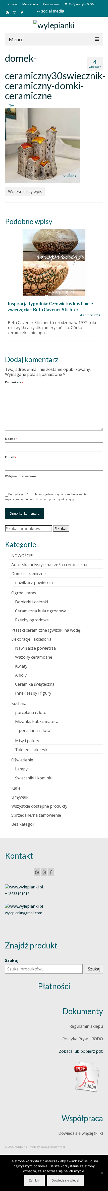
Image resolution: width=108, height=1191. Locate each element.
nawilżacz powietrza (34, 582)
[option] (54, 288)
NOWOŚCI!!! (22, 555)
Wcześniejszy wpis (25, 191)
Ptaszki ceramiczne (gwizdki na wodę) (46, 630)
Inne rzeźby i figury (33, 693)
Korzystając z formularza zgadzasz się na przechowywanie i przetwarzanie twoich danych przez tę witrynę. (48, 496)
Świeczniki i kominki (33, 778)
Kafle (16, 788)
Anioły (21, 675)
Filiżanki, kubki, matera (36, 721)
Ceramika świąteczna (35, 684)
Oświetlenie (22, 760)
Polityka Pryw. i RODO (82, 1038)
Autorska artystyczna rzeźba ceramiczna (49, 564)
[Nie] (101, 1172)
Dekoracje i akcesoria (31, 639)
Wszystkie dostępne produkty (39, 806)
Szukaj (61, 528)
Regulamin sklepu (86, 1026)
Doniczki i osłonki (31, 602)
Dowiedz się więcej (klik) (80, 1133)
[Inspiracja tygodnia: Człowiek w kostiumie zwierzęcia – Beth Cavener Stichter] (54, 262)
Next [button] (98, 288)
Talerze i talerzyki (31, 749)
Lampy (21, 769)
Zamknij (34, 1180)
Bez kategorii (23, 824)
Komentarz (14, 382)
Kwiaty (21, 666)
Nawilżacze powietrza (35, 648)
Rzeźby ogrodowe (32, 620)
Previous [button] (9, 288)
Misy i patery (27, 740)
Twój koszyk (81, 4)
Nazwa (11, 438)
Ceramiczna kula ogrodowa (40, 611)
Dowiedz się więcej (65, 1180)
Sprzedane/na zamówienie (36, 815)
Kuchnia (18, 703)
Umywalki (20, 797)
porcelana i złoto (30, 712)
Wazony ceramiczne (33, 657)
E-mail (11, 457)
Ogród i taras (23, 593)
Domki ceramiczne (28, 573)
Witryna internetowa (20, 476)
